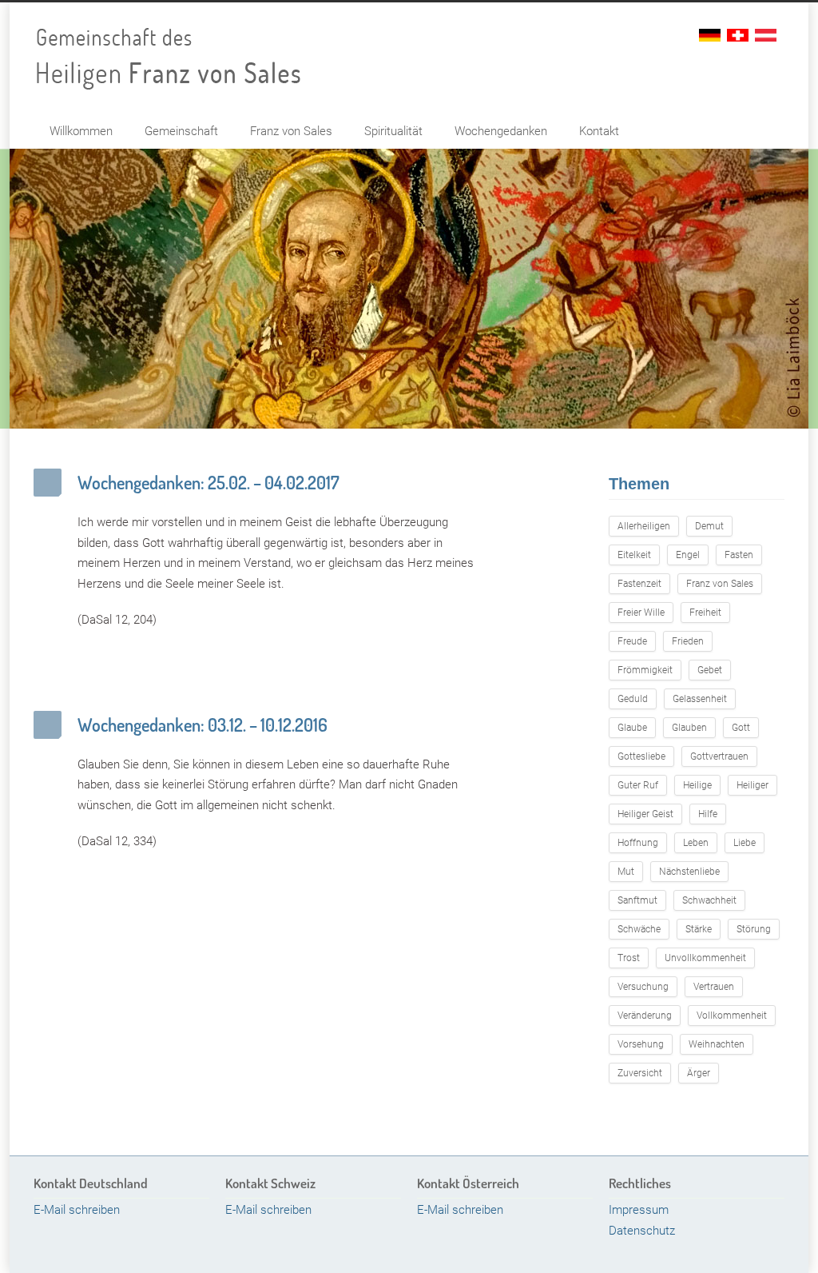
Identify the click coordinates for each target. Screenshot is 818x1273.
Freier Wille (641, 612)
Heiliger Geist (645, 814)
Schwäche (639, 929)
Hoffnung (637, 842)
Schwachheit (709, 900)
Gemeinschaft (181, 131)
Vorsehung (640, 1044)
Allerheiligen (643, 526)
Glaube (632, 727)
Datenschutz (642, 1230)
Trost (628, 958)
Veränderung (644, 1015)
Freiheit (705, 612)
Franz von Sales (291, 131)
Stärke (698, 929)
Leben (696, 842)
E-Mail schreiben (77, 1210)
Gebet (709, 670)
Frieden (688, 641)
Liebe (744, 842)
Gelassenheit (700, 698)
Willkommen (81, 131)
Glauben (689, 727)
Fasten (739, 555)
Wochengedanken (501, 131)
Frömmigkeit (645, 670)
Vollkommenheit (732, 1015)
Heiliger (752, 785)
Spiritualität (393, 131)
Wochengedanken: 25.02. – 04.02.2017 (208, 482)
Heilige (697, 785)
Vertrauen (713, 986)
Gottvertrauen (719, 756)
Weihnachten (717, 1044)
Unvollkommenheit (705, 958)
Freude (632, 641)
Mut (625, 871)
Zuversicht (639, 1073)
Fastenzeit (639, 583)
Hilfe (707, 814)
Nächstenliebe (689, 871)
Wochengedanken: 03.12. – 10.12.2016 (202, 724)
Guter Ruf (637, 785)
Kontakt (599, 131)
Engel (688, 555)
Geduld (632, 698)
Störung (754, 929)
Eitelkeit (634, 555)
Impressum (639, 1210)
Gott (741, 727)
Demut (709, 526)
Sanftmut (637, 900)
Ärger (698, 1073)
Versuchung (643, 986)
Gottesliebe (641, 756)
